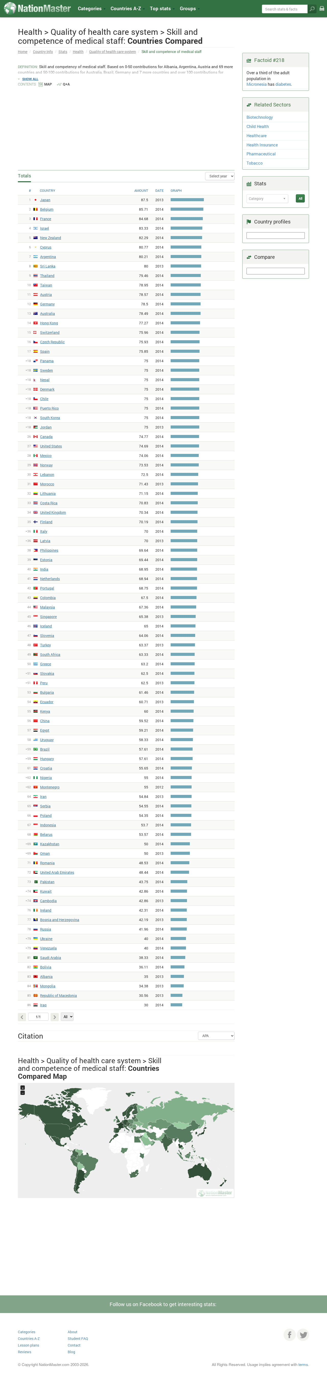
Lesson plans (28, 1345)
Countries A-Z (29, 1338)
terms (303, 1364)
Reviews (24, 1351)
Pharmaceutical (261, 153)
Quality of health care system (112, 51)
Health (78, 51)
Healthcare (256, 135)
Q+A (66, 84)
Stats (63, 51)
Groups (188, 8)
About (72, 1331)
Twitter (303, 1335)
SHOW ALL (30, 79)
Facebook (290, 1335)
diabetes (283, 84)
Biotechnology (260, 117)
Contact (74, 1345)
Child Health (258, 126)
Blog (71, 1351)
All (300, 198)
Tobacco (255, 163)
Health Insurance (262, 144)
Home (22, 51)
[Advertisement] (126, 125)
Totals (24, 176)
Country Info (43, 51)
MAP (48, 84)
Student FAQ (78, 1338)
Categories (90, 8)
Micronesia (257, 84)
